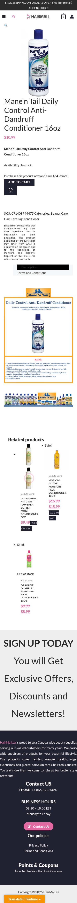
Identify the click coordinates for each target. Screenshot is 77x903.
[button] (14, 17)
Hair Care (10, 219)
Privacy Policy (38, 845)
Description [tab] (29, 267)
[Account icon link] (72, 17)
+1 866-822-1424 (44, 790)
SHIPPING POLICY (38, 8)
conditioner (31, 219)
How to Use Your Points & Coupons (38, 871)
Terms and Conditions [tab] (31, 273)
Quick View (29, 487)
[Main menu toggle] (4, 16)
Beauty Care (59, 213)
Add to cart (19, 182)
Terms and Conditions (38, 851)
